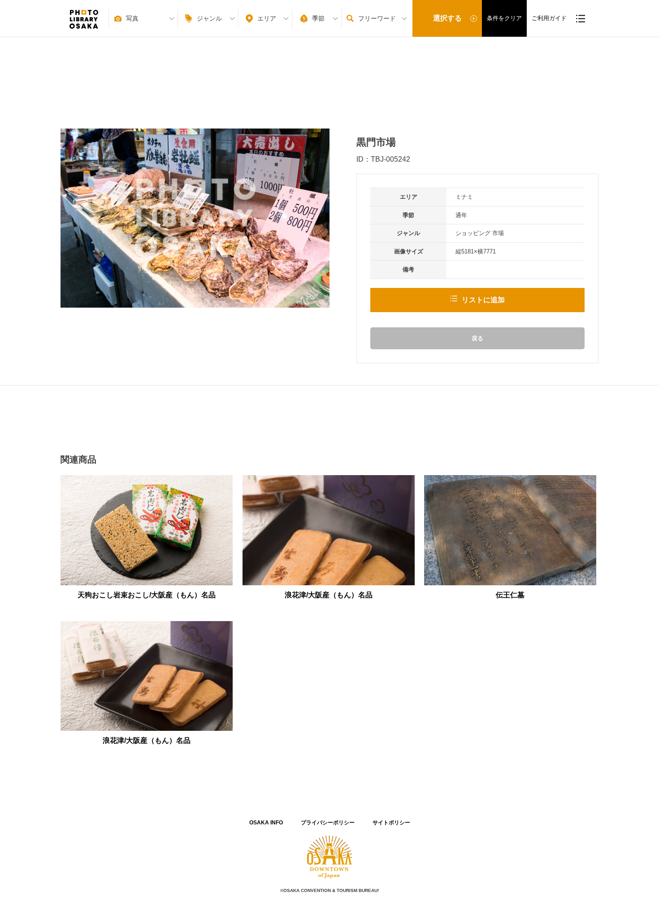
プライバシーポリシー (328, 822)
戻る (477, 338)
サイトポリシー (391, 822)
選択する (447, 18)
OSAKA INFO (266, 822)
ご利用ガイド (549, 18)
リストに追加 (483, 300)
